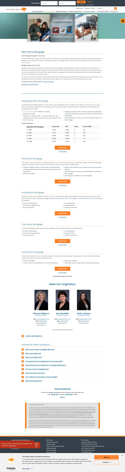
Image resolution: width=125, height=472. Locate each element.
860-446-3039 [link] (42, 323)
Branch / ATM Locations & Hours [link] (55, 446)
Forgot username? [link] (80, 4)
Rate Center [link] (49, 440)
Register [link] (89, 2)
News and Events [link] (51, 452)
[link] (123, 21)
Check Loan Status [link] (48, 82)
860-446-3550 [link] (64, 321)
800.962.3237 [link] (69, 394)
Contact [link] (99, 8)
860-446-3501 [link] (85, 321)
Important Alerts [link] (50, 444)
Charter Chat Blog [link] (51, 450)
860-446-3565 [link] (43, 321)
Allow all (106, 457)
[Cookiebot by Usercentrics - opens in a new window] (11, 468)
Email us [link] (62, 397)
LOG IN (81, 2)
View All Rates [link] (62, 151)
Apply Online (62, 147)
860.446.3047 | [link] (55, 394)
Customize (105, 462)
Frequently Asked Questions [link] (89, 442)
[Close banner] (122, 455)
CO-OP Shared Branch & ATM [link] (89, 444)
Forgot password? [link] (90, 4)
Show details (26, 468)
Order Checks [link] (85, 440)
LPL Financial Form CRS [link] (88, 448)
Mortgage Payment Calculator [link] (30, 84)
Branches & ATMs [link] (90, 8)
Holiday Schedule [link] (51, 448)
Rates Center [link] (79, 8)
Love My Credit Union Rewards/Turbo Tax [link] (92, 446)
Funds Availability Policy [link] (88, 450)
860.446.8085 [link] (15, 446)
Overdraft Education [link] (86, 452)
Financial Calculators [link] (52, 442)
